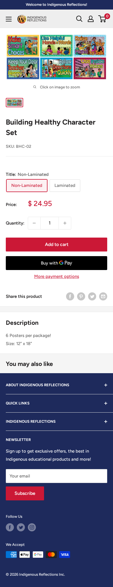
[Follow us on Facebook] (10, 527)
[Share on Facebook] (70, 296)
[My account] (91, 19)
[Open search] (79, 19)
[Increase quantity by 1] (65, 223)
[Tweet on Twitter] (92, 296)
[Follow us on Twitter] (21, 527)
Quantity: (15, 223)
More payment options (56, 276)
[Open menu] (9, 19)
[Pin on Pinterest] (81, 296)
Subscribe (24, 493)
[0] (102, 18)
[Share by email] (103, 296)
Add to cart (56, 244)
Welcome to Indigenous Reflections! (56, 4)
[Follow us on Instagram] (32, 527)
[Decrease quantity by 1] (34, 223)
